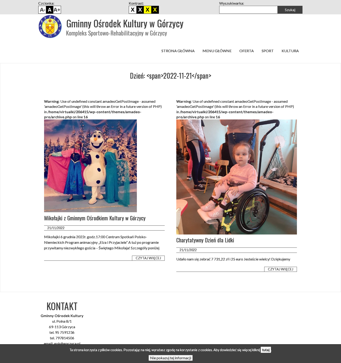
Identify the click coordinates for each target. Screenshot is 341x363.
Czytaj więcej (148, 258)
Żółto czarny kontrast (155, 9)
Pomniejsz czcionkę (42, 9)
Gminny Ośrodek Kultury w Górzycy (124, 23)
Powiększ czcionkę (57, 9)
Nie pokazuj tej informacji (170, 358)
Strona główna (178, 50)
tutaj (266, 349)
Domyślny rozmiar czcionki (49, 9)
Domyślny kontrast (132, 9)
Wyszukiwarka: (231, 3)
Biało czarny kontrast (140, 9)
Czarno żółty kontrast (147, 9)
